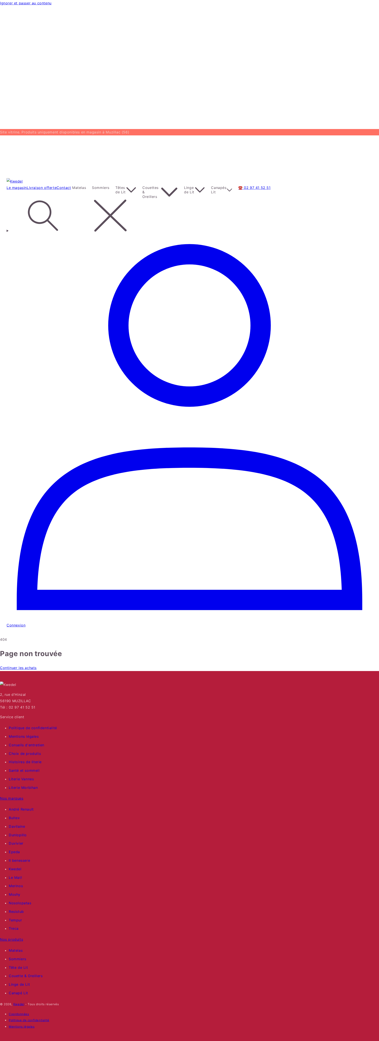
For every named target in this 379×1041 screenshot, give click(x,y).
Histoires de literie (25, 762)
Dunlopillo (18, 835)
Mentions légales (24, 736)
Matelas (16, 950)
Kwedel (15, 869)
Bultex (14, 818)
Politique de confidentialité (33, 728)
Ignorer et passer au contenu (26, 3)
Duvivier (16, 843)
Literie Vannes (21, 779)
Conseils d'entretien (26, 745)
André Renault (21, 809)
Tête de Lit (18, 967)
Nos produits (11, 939)
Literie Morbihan (23, 787)
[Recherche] (189, 216)
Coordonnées (19, 1014)
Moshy (14, 894)
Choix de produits (25, 753)
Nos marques (11, 798)
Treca (14, 928)
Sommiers (17, 959)
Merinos (16, 886)
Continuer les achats (18, 668)
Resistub (16, 911)
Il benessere (19, 860)
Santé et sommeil (24, 770)
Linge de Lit (19, 984)
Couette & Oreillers (26, 976)
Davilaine (17, 826)
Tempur (15, 920)
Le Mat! (15, 877)
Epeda (14, 852)
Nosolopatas (20, 903)
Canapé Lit (18, 993)
